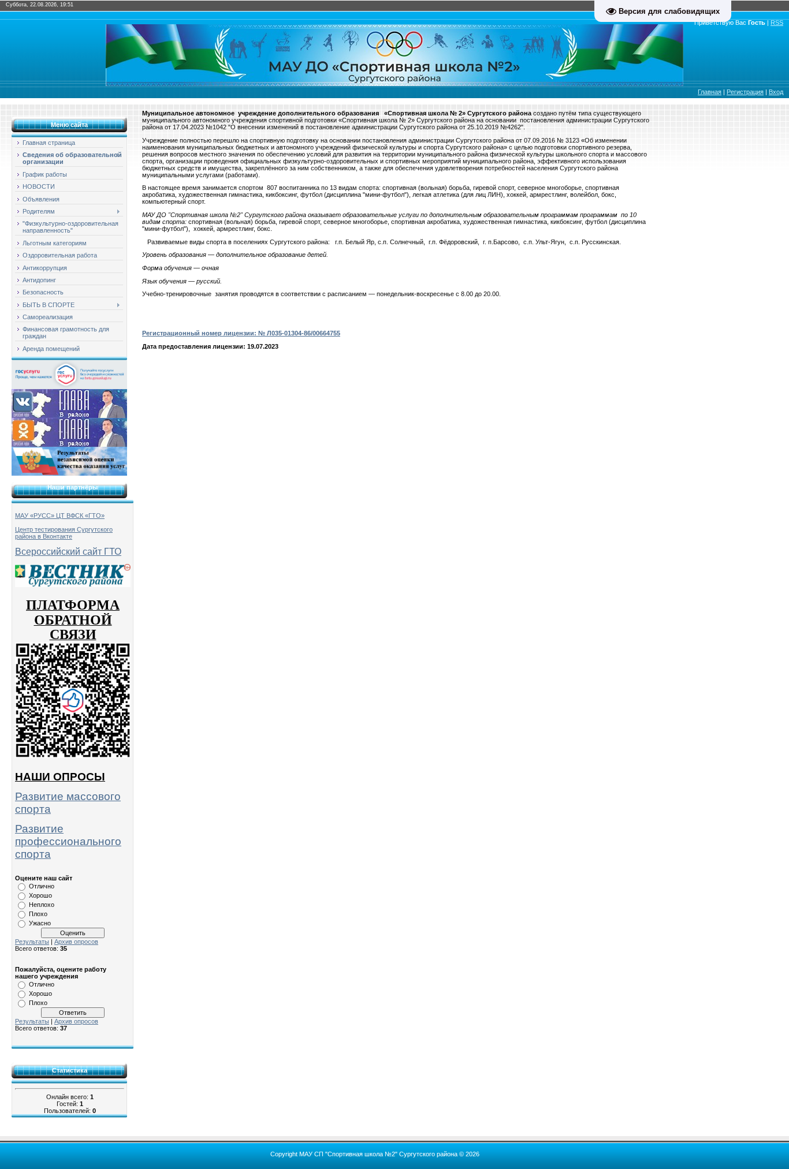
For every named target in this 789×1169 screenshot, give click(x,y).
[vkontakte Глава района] (69, 402)
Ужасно (40, 923)
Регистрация (745, 91)
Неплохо (41, 904)
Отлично (41, 886)
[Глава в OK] (69, 431)
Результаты (32, 941)
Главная (709, 91)
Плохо (38, 913)
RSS (777, 22)
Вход (776, 91)
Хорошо (40, 895)
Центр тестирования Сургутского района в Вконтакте (64, 533)
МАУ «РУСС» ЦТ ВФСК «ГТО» (60, 515)
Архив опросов (76, 941)
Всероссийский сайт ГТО (68, 552)
